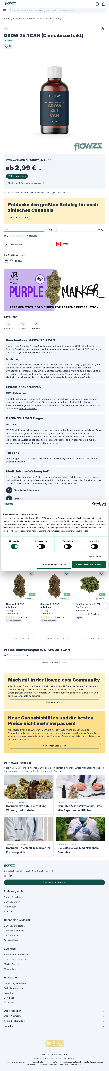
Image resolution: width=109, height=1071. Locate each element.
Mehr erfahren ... (28, 408)
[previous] (4, 606)
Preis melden (63, 192)
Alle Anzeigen (56, 771)
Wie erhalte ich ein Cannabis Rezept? (19, 192)
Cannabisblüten (12, 902)
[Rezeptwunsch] (97, 4)
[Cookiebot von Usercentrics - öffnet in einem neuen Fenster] (94, 504)
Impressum (46, 1055)
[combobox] (58, 10)
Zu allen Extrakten (19, 217)
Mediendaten (10, 969)
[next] (105, 606)
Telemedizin (10, 906)
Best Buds (9, 997)
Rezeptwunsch (18, 176)
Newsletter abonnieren (54, 745)
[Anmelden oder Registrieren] (103, 4)
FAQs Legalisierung (14, 988)
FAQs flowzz (10, 993)
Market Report (11, 964)
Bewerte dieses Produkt (54, 662)
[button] (8, 46)
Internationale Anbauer (16, 959)
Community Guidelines (15, 983)
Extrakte (17, 18)
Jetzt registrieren (54, 702)
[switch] (41, 546)
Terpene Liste (11, 940)
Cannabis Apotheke (14, 930)
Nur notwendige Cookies (54, 565)
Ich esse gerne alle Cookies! (89, 565)
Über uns (9, 1002)
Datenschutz (57, 1055)
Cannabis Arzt (11, 935)
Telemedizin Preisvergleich (46, 192)
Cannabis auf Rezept (14, 926)
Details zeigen (94, 556)
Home (7, 18)
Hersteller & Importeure (16, 954)
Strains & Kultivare (13, 897)
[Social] (5, 876)
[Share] (102, 28)
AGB (65, 1055)
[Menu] (4, 10)
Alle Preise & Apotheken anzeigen (24, 183)
